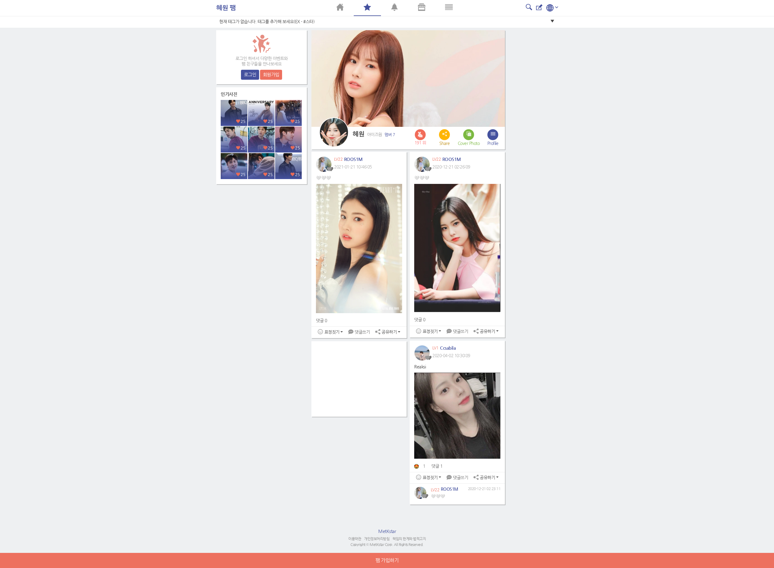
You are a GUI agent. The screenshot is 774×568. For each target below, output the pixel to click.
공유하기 (389, 332)
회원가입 (271, 74)
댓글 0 (321, 320)
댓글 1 (436, 466)
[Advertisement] (261, 225)
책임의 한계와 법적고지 (409, 539)
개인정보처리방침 (376, 539)
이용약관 (354, 539)
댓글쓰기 (362, 331)
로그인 (250, 74)
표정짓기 (332, 332)
